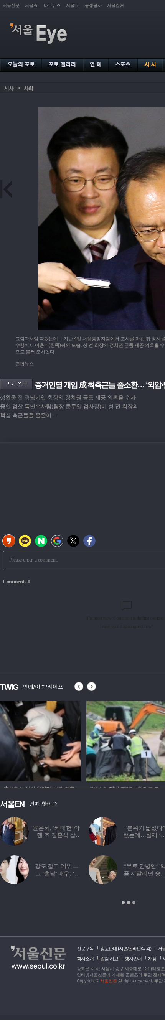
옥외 (146, 948)
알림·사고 (109, 958)
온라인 (134, 948)
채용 (152, 958)
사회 (28, 88)
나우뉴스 (52, 5)
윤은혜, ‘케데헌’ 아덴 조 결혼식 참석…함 (56, 835)
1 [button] (123, 902)
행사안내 (133, 958)
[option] (40, 740)
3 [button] (133, 902)
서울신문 (11, 5)
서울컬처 (115, 5)
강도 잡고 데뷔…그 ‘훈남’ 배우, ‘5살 (56, 873)
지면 (123, 948)
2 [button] (128, 902)
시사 (8, 88)
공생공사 (93, 5)
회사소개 (85, 958)
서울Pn (31, 5)
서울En (72, 5)
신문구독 (85, 948)
